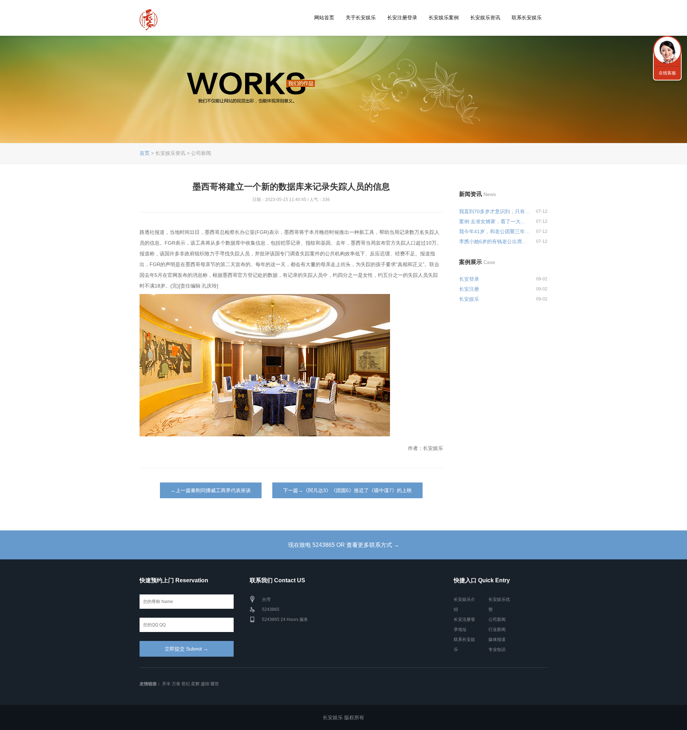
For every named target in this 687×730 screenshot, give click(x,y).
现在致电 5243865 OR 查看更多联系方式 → (343, 545)
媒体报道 (497, 639)
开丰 (166, 683)
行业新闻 (497, 629)
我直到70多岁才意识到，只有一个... (494, 211)
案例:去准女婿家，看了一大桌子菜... (494, 221)
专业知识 (497, 649)
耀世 (214, 683)
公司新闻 (497, 619)
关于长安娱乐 (361, 17)
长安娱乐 (469, 299)
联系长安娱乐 (527, 17)
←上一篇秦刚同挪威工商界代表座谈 (211, 490)
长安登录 (469, 279)
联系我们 (667, 50)
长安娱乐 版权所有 (343, 717)
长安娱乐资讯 (485, 17)
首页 (145, 153)
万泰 (176, 683)
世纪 (185, 683)
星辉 (195, 683)
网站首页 (324, 17)
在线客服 (667, 72)
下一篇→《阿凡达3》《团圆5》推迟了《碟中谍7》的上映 (347, 490)
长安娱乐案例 (444, 17)
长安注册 (469, 289)
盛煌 (205, 683)
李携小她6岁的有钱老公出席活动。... (494, 241)
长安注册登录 (402, 17)
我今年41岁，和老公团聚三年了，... (494, 231)
